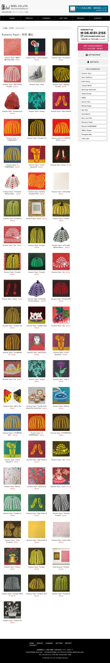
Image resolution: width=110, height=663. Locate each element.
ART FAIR (63, 18)
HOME (12, 18)
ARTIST (11, 28)
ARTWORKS (94, 55)
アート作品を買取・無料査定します (91, 8)
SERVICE (29, 18)
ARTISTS (94, 62)
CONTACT (98, 18)
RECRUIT (81, 18)
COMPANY (46, 18)
